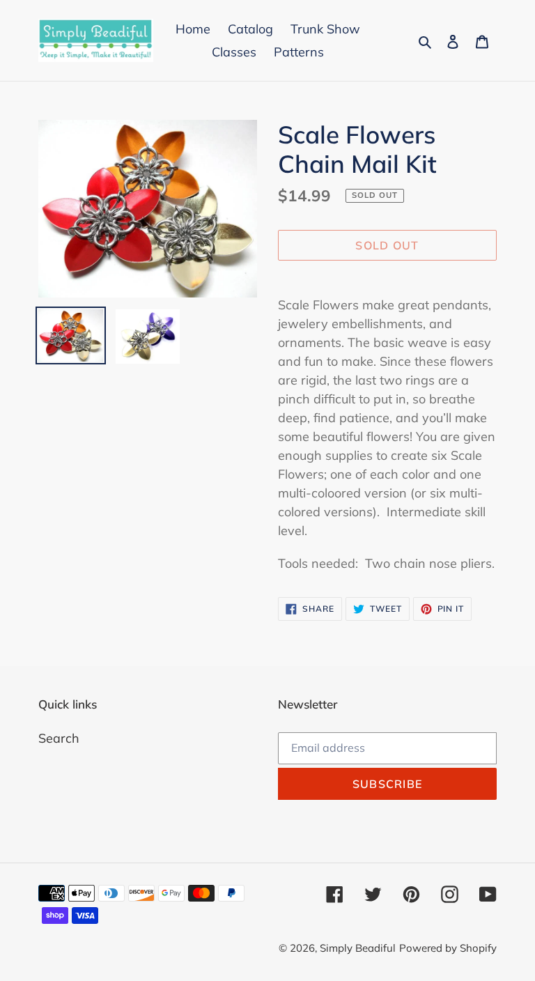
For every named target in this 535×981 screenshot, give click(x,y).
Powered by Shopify (448, 948)
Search (58, 738)
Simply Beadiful (358, 948)
